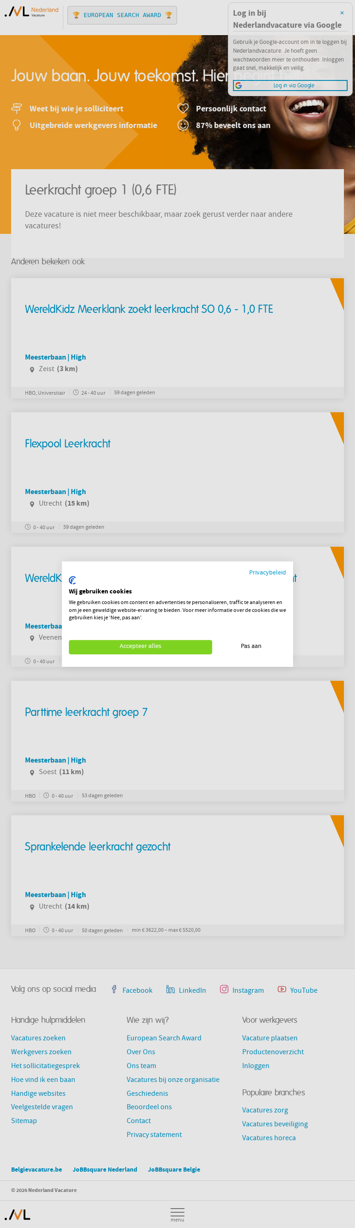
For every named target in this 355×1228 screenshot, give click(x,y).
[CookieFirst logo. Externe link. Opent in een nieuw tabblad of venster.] (72, 580)
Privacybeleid (267, 573)
